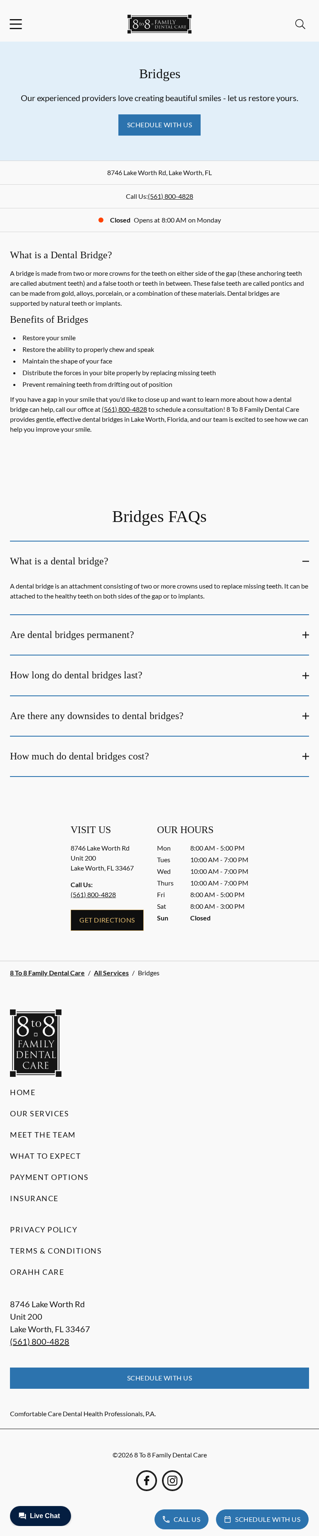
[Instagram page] (172, 1480)
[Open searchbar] (300, 24)
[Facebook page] (146, 1480)
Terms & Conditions (56, 1250)
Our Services (39, 1113)
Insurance (34, 1198)
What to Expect (45, 1155)
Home (22, 1092)
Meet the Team (43, 1134)
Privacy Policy (43, 1229)
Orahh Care (37, 1271)
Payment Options (49, 1177)
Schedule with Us (159, 125)
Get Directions (107, 920)
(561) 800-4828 (170, 196)
